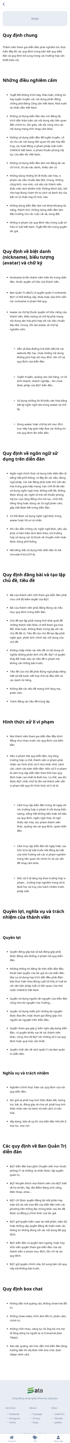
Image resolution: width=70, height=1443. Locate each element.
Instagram (14, 1418)
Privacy (36, 1418)
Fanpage (37, 1414)
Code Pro (59, 1414)
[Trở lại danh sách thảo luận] (3, 4)
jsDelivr (58, 1422)
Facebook (14, 1414)
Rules (35, 19)
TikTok (12, 1422)
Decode (59, 1418)
